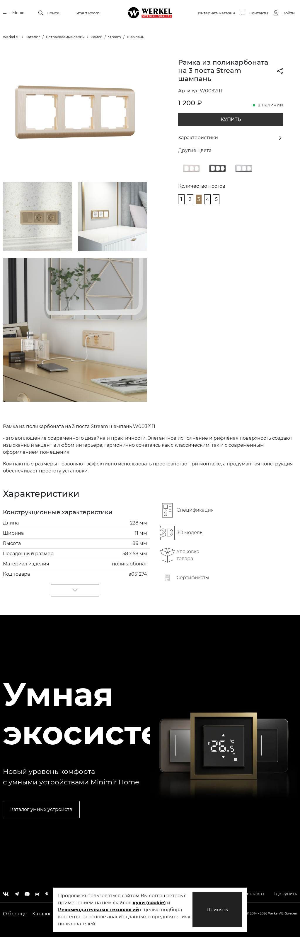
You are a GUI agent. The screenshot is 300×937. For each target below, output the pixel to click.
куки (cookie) (149, 902)
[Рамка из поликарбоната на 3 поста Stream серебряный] (243, 168)
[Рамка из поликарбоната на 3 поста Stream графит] (217, 168)
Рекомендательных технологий (98, 909)
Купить (231, 119)
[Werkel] (150, 13)
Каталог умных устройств (41, 809)
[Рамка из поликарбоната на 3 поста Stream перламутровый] (191, 168)
